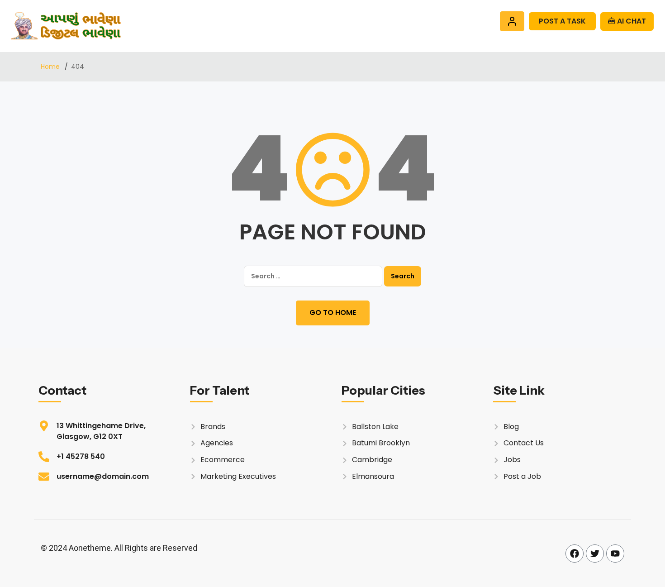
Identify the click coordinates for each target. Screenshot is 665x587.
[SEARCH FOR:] (313, 276)
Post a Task (562, 21)
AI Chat (630, 21)
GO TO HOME (332, 312)
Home (51, 66)
